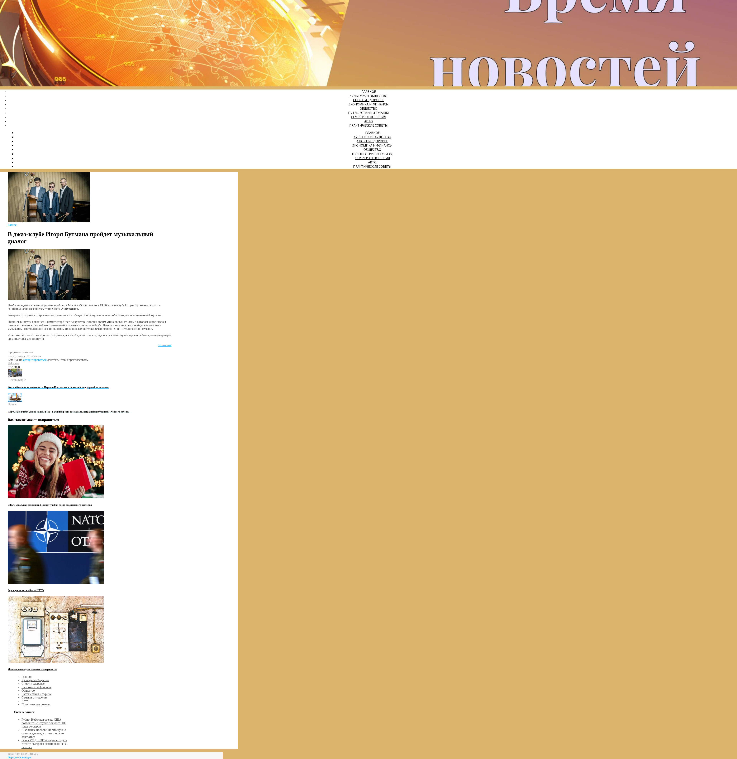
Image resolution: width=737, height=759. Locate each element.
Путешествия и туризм (368, 113)
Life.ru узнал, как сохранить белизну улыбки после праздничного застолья (50, 504)
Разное (12, 224)
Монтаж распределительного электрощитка (32, 669)
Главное (368, 91)
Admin (15, 366)
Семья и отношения (368, 117)
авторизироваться (34, 359)
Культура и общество (368, 96)
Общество (368, 108)
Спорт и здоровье (368, 100)
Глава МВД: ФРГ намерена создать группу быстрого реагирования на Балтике (44, 744)
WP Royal (31, 753)
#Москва (13, 363)
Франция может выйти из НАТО (26, 590)
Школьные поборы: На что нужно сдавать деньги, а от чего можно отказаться (43, 733)
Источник (164, 345)
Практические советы (368, 125)
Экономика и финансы (369, 104)
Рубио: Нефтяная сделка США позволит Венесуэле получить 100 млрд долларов (43, 723)
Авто (368, 121)
